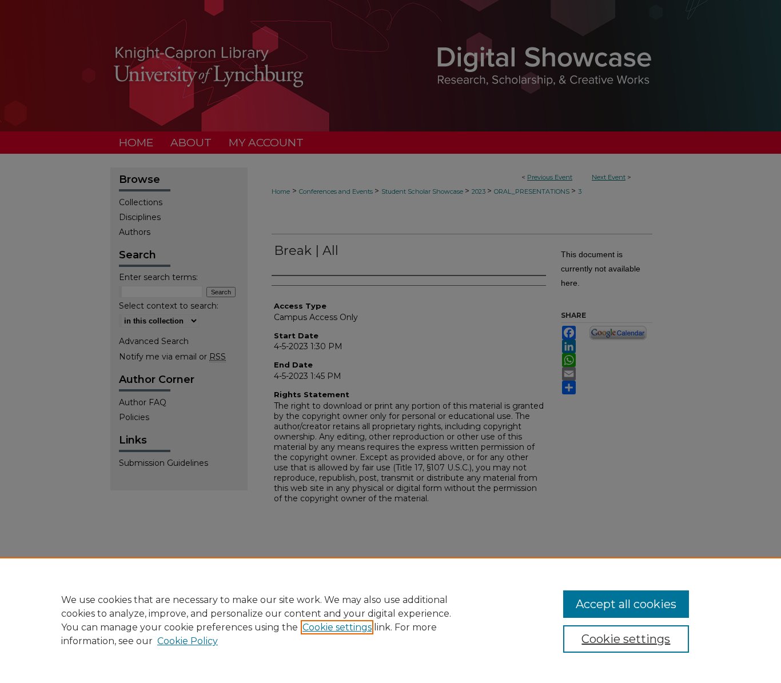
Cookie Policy (187, 641)
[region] (390, 620)
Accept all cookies (626, 604)
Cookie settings (337, 627)
